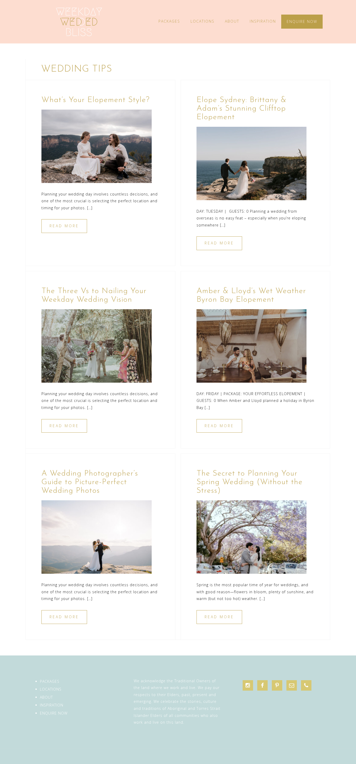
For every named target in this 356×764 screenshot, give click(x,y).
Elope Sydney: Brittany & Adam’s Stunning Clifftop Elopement (241, 108)
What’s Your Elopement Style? (95, 100)
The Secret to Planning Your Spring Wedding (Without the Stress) (250, 482)
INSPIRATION (263, 21)
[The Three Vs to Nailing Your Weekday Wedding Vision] (96, 345)
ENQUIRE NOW (302, 21)
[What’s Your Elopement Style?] (96, 145)
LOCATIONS (202, 21)
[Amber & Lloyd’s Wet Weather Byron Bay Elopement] (252, 345)
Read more (64, 225)
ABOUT (232, 21)
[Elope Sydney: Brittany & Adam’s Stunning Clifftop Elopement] (252, 162)
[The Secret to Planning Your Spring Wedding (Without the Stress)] (252, 536)
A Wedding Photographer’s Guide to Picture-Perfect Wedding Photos (89, 482)
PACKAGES (169, 21)
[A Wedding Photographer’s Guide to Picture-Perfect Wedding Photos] (96, 536)
